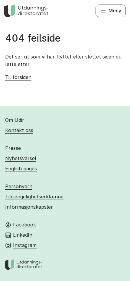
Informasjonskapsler (29, 207)
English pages (21, 169)
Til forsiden (18, 77)
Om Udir (14, 120)
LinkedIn (22, 235)
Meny (115, 11)
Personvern (18, 186)
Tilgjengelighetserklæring (34, 197)
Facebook (24, 225)
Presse (13, 148)
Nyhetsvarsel (20, 158)
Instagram (25, 245)
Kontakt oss (19, 130)
